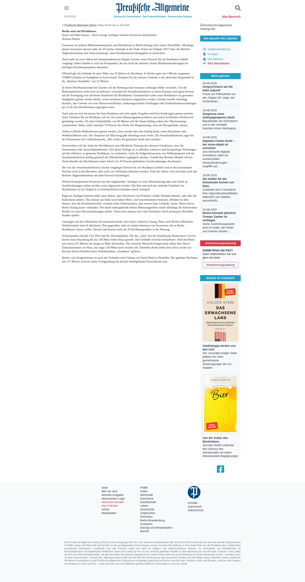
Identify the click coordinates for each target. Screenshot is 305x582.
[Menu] (67, 8)
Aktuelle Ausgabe (113, 495)
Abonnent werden (113, 502)
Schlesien (146, 524)
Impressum (195, 506)
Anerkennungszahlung (220, 265)
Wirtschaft (146, 495)
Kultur (144, 491)
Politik (144, 487)
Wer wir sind (109, 491)
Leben (144, 505)
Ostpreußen (147, 513)
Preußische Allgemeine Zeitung (80, 25)
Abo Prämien (110, 505)
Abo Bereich (214, 59)
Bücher (144, 531)
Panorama (146, 498)
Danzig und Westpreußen (156, 527)
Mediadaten (109, 513)
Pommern (146, 516)
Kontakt (192, 502)
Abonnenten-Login (113, 498)
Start (105, 487)
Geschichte (147, 509)
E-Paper (212, 54)
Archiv (105, 509)
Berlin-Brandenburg (152, 520)
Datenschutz (196, 510)
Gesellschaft (148, 502)
